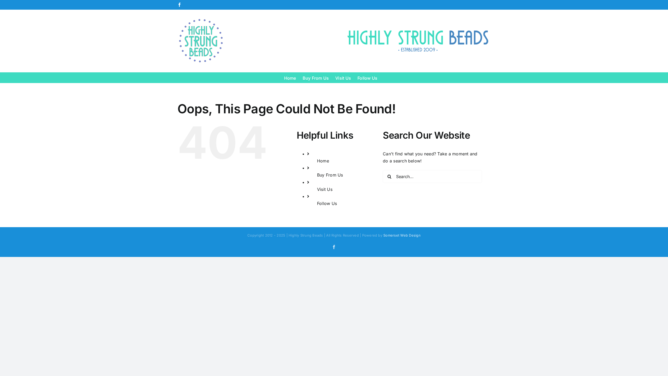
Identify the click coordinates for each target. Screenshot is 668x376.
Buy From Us (330, 175)
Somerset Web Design (402, 235)
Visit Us (324, 189)
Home (323, 160)
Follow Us (327, 203)
